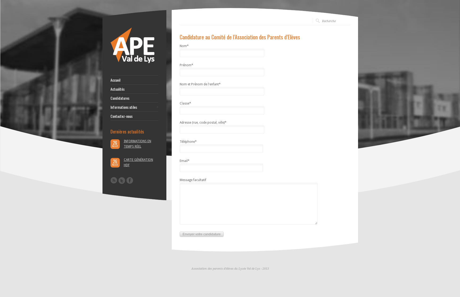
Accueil (115, 80)
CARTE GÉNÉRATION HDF (138, 162)
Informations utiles (123, 107)
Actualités (117, 89)
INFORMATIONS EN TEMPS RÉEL (137, 143)
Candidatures (119, 98)
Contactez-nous (121, 116)
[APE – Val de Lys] (132, 62)
